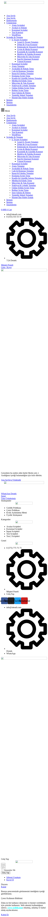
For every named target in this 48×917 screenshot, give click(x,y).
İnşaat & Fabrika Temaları (23, 73)
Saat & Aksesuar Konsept (28, 59)
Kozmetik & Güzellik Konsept (30, 52)
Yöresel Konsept (24, 61)
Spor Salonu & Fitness (21, 93)
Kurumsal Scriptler (20, 30)
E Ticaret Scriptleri (19, 40)
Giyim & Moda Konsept (27, 49)
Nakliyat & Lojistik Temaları (24, 85)
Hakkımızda (11, 20)
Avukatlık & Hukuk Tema (23, 69)
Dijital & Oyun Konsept (27, 44)
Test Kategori (17, 32)
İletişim (9, 100)
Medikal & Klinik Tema (22, 81)
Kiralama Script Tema (21, 76)
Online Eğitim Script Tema (23, 88)
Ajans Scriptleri (18, 25)
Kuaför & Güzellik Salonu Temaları (27, 78)
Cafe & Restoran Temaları (23, 71)
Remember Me (9, 870)
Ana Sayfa (10, 15)
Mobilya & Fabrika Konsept (29, 54)
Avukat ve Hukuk (19, 28)
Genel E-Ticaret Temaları (27, 42)
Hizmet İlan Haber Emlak (22, 97)
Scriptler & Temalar (14, 37)
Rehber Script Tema (20, 90)
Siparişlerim (11, 105)
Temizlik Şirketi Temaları (22, 95)
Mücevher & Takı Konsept (28, 56)
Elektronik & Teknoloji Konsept (30, 47)
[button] (24, 110)
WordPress (16, 35)
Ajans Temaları (18, 66)
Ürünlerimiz (11, 23)
